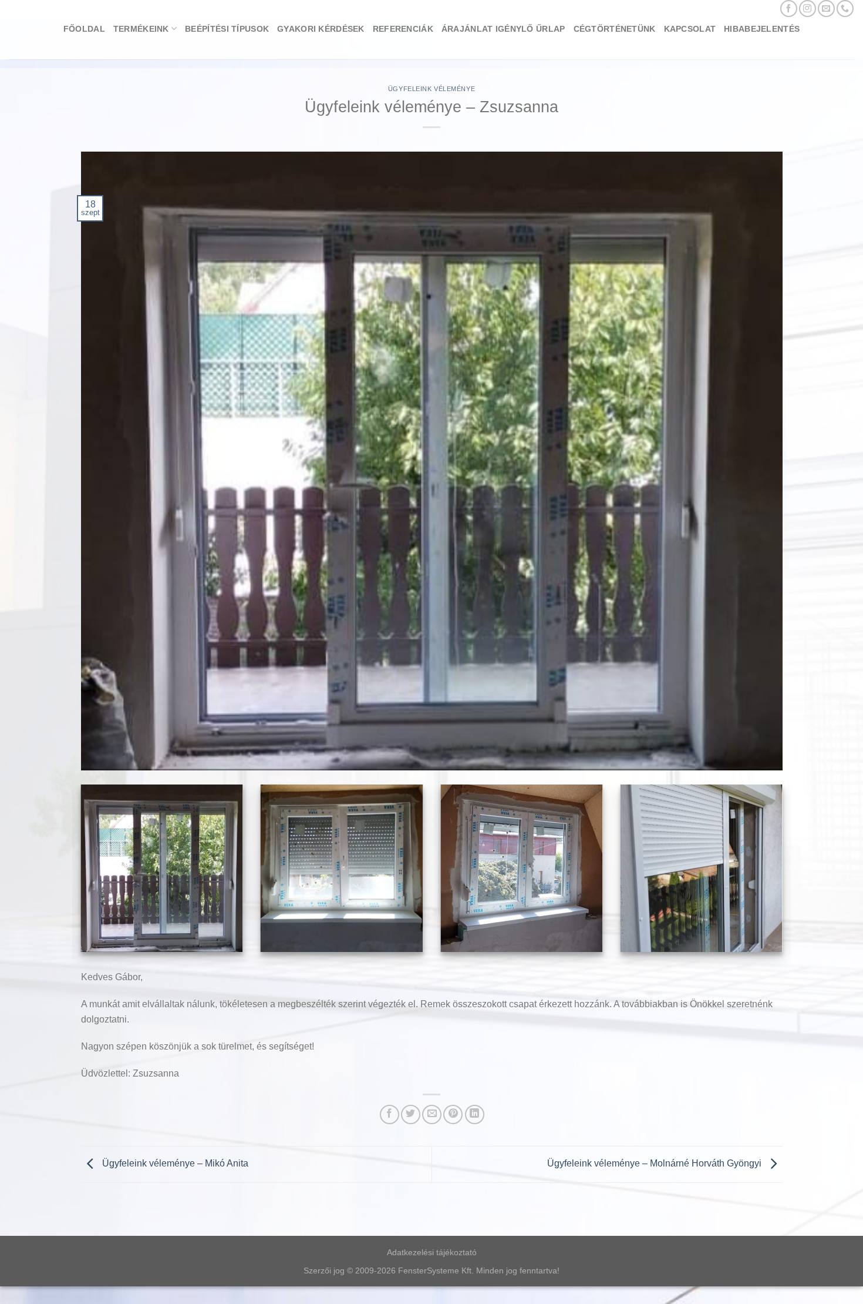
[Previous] (78, 875)
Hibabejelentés (762, 28)
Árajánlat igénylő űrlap (503, 28)
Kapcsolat (690, 28)
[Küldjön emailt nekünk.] (826, 8)
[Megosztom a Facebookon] (389, 1114)
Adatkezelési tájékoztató (432, 1252)
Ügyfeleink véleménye (431, 88)
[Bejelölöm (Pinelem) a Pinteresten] (453, 1114)
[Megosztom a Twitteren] (410, 1114)
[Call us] (845, 8)
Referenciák (403, 28)
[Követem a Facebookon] (788, 8)
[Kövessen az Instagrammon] (807, 8)
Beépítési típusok (227, 28)
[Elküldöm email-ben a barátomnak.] (431, 1114)
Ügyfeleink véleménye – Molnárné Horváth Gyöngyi (655, 1164)
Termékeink (141, 28)
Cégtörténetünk (615, 28)
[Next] (785, 875)
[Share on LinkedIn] (474, 1114)
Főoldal (84, 28)
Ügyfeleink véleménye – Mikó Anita (174, 1164)
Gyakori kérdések (321, 28)
